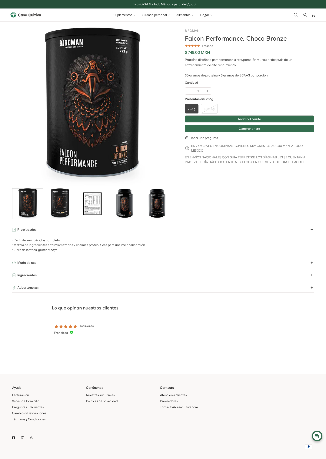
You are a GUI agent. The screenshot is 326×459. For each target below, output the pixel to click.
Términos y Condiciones (29, 419)
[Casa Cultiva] (25, 15)
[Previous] (21, 107)
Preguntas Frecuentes (28, 407)
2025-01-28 (87, 326)
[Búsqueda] (295, 14)
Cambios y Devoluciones (29, 413)
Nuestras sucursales (100, 395)
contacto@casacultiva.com (179, 407)
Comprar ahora (249, 128)
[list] (92, 106)
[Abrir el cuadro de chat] (317, 436)
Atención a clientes (173, 395)
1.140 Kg (209, 109)
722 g (191, 109)
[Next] (163, 107)
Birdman (192, 30)
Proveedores (169, 401)
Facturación (20, 395)
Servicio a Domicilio (25, 401)
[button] (313, 14)
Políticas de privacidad (102, 401)
